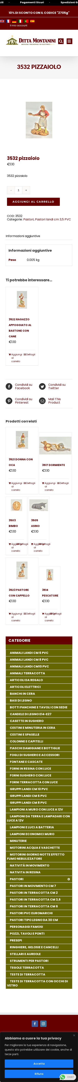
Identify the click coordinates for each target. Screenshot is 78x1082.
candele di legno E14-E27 (30, 714)
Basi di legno (21, 700)
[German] (14, 21)
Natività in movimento (29, 865)
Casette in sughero (27, 721)
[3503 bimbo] (16, 505)
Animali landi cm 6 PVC (29, 653)
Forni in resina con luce (30, 768)
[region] (39, 1057)
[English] (2, 21)
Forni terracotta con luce (34, 782)
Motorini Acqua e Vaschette (35, 848)
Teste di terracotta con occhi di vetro (37, 983)
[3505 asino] (38, 505)
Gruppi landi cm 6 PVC (28, 796)
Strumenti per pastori (29, 961)
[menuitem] (18, 25)
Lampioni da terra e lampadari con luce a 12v (38, 818)
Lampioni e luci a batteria (32, 827)
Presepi (16, 940)
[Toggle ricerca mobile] (61, 41)
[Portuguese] (26, 21)
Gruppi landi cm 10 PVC (29, 789)
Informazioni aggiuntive (23, 236)
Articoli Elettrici (25, 687)
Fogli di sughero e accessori (34, 755)
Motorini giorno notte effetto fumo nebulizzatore (35, 856)
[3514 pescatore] (49, 574)
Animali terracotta (27, 673)
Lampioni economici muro (32, 834)
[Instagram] (43, 1024)
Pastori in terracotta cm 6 (34, 906)
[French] (8, 21)
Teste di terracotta (27, 974)
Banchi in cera (22, 694)
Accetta (39, 1064)
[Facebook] (35, 1024)
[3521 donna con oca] (22, 440)
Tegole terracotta (27, 967)
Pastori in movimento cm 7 (33, 886)
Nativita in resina (25, 872)
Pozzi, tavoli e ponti (27, 933)
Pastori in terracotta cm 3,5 (35, 899)
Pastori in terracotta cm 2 (34, 893)
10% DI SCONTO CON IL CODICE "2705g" (39, 13)
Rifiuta (39, 1074)
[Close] (74, 1035)
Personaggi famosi (26, 927)
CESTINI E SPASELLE (24, 734)
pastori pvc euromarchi (31, 913)
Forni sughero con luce (30, 775)
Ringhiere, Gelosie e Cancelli (34, 947)
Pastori (28, 219)
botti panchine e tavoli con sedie (38, 707)
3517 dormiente (53, 465)
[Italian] (20, 21)
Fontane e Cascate (26, 762)
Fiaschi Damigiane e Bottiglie (35, 748)
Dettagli (30, 354)
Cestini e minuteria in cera (32, 728)
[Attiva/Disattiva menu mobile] (69, 41)
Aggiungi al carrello (33, 201)
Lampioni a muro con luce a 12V (36, 809)
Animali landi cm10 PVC (29, 666)
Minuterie (18, 841)
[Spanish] (32, 21)
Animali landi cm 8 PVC (29, 659)
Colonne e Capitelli (26, 741)
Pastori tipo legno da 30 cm (34, 920)
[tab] (39, 236)
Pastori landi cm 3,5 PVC (53, 219)
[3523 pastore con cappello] (22, 570)
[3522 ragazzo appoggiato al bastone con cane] (22, 300)
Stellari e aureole (25, 954)
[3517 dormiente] (55, 445)
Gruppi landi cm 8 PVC (28, 802)
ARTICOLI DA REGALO (26, 680)
